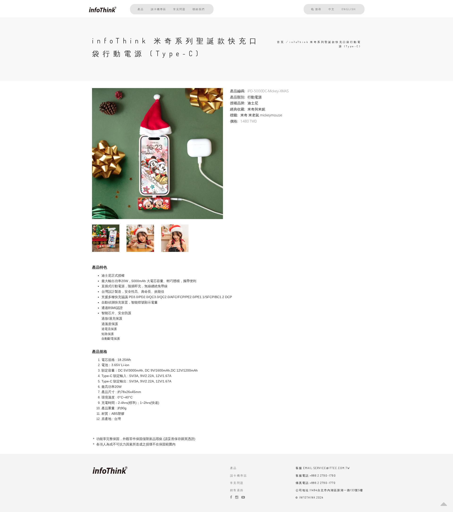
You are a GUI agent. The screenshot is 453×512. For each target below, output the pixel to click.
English (349, 9)
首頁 (280, 42)
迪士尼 (252, 103)
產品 (141, 9)
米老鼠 (253, 115)
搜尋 (317, 9)
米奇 (243, 115)
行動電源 (254, 97)
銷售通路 (237, 490)
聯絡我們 (199, 9)
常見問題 (179, 9)
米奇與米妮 (256, 109)
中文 (331, 9)
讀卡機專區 (158, 9)
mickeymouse (271, 115)
